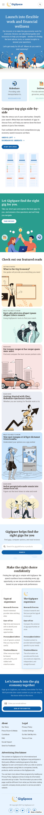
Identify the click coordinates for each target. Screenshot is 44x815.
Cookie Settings (28, 731)
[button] (3, 4)
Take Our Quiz (9, 221)
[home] (15, 4)
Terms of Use (27, 738)
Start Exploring (10, 147)
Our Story (5, 727)
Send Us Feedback (8, 746)
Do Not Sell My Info (29, 734)
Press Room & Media (9, 731)
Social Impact (7, 742)
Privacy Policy (27, 727)
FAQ (3, 738)
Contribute (5, 734)
